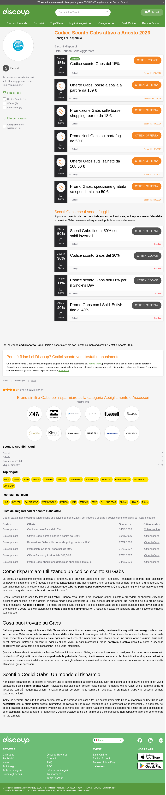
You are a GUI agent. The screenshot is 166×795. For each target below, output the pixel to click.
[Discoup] (25, 740)
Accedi (154, 12)
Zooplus (48, 479)
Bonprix (16, 502)
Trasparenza (54, 774)
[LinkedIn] (150, 740)
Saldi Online (128, 23)
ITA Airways (76, 479)
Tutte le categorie (12, 770)
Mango (64, 502)
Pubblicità (8, 758)
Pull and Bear (108, 502)
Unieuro (61, 479)
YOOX (6, 479)
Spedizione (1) (14, 107)
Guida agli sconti (12, 774)
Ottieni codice (147, 60)
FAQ (49, 762)
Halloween (99, 766)
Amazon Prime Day (104, 762)
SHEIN (16, 479)
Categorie (104, 23)
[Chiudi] (163, 2)
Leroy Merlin (122, 479)
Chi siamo (8, 754)
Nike (6, 502)
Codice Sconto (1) (16, 99)
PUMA (145, 502)
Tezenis (84, 502)
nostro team (95, 363)
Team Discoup (55, 778)
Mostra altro (83, 402)
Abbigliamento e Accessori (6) (15, 126)
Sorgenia (9, 486)
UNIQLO (134, 502)
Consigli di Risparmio (68, 38)
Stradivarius (49, 502)
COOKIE (98, 788)
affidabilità (64, 370)
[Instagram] (161, 740)
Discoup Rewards (16, 23)
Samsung (106, 479)
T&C (49, 766)
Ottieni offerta (146, 85)
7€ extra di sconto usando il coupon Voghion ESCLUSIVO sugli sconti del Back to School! (83, 2)
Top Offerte (56, 23)
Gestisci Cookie (110, 788)
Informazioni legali (57, 770)
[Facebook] (139, 740)
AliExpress (91, 479)
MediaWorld (140, 479)
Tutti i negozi (10, 766)
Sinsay (123, 502)
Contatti (51, 758)
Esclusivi (39, 23)
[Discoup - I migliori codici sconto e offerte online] (16, 12)
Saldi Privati (31, 502)
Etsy (94, 502)
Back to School (151, 23)
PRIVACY (88, 788)
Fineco (36, 479)
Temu (26, 479)
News (6, 762)
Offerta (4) (12, 103)
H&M (73, 502)
